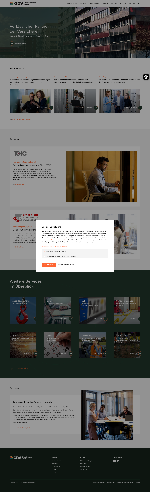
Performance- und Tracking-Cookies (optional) (61, 256)
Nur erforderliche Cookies (66, 265)
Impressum (63, 246)
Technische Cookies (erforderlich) (56, 251)
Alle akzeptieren (49, 265)
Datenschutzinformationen (59, 240)
